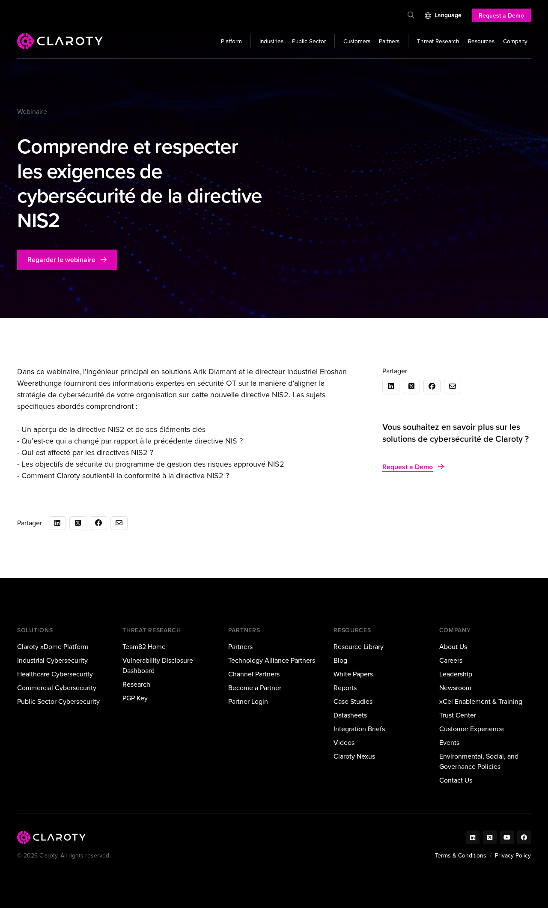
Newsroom (455, 688)
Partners (389, 41)
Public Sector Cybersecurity (58, 701)
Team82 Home (144, 647)
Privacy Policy (513, 855)
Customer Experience (471, 729)
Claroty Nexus (354, 756)
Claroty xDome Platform (52, 647)
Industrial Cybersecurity (52, 660)
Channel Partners (254, 674)
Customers (356, 41)
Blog (340, 660)
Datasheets (350, 715)
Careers (450, 660)
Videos (344, 742)
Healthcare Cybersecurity (55, 674)
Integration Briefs (359, 729)
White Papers (353, 674)
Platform (231, 41)
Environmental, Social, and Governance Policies (478, 761)
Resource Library (359, 647)
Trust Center (457, 715)
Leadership (455, 674)
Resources (481, 41)
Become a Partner (254, 688)
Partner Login (248, 701)
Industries (271, 41)
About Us (453, 647)
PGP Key (135, 698)
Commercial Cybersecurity (56, 688)
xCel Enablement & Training (480, 701)
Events (449, 742)
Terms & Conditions (460, 855)
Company (515, 41)
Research (136, 684)
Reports (345, 688)
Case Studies (353, 701)
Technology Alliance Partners (271, 660)
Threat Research (438, 41)
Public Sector (309, 41)
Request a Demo (501, 15)
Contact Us (455, 780)
